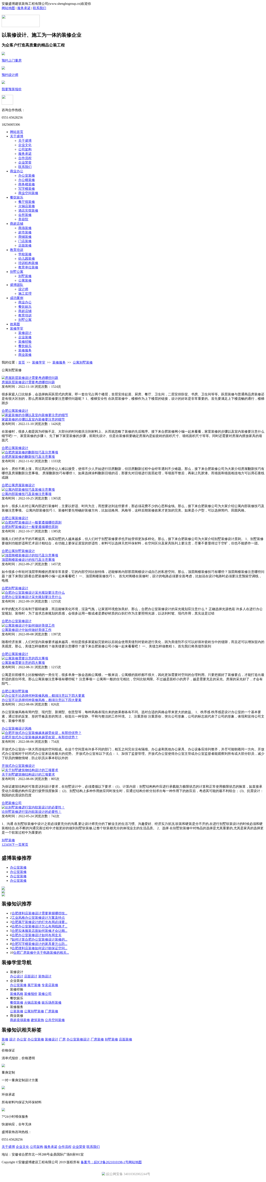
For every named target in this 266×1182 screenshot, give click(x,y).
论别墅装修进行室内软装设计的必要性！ (32, 811)
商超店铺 (16, 223)
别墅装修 (25, 276)
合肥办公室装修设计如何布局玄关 (37, 935)
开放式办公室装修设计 (18, 765)
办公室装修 (26, 175)
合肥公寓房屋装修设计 (18, 485)
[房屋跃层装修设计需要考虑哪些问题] (30, 378)
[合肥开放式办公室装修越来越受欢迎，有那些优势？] (41, 733)
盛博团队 (16, 285)
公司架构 (25, 149)
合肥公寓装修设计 (15, 410)
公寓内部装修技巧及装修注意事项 (27, 494)
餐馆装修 (16, 1002)
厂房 (62, 1039)
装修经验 (25, 341)
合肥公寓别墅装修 (15, 691)
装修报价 (30, 994)
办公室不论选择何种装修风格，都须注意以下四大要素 (41, 700)
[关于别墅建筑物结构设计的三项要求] (30, 770)
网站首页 (16, 132)
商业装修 (25, 354)
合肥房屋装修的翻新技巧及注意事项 (28, 456)
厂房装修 (51, 1011)
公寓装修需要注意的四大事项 (23, 662)
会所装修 (25, 215)
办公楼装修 (26, 180)
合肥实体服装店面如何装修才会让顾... (39, 930)
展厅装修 (34, 985)
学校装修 (25, 254)
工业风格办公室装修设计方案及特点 (38, 917)
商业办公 (16, 171)
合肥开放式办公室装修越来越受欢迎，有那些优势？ (40, 737)
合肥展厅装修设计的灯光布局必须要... (39, 922)
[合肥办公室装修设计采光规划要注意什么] (33, 592)
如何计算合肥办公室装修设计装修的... (39, 939)
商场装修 (25, 228)
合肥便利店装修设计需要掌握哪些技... (39, 913)
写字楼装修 (26, 188)
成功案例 (16, 298)
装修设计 (25, 333)
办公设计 (16, 976)
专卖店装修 (50, 985)
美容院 (23, 219)
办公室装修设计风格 (17, 728)
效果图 (15, 324)
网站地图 (8, 8)
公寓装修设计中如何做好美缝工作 (27, 630)
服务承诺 (24, 8)
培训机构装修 (28, 263)
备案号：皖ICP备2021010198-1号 (104, 1162)
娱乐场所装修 (52, 1002)
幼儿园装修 (26, 258)
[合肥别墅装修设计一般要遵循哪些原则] (32, 522)
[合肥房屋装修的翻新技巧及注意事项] (30, 452)
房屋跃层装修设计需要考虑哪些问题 (28, 382)
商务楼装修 (26, 184)
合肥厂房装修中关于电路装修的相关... (41, 952)
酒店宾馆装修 (28, 210)
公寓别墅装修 (83, 362)
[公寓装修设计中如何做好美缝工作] (28, 625)
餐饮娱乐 (16, 197)
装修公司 (45, 994)
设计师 (23, 289)
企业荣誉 (25, 162)
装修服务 (25, 350)
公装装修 (16, 1011)
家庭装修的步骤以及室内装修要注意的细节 (33, 419)
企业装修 (25, 337)
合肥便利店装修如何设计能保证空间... (39, 948)
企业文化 (25, 145)
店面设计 (30, 976)
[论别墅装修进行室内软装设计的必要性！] (33, 807)
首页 (21, 362)
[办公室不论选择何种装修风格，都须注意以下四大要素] (43, 695)
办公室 (22, 1039)
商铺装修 (25, 236)
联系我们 (39, 8)
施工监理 (25, 293)
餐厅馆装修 (26, 202)
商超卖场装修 (20, 1020)
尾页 (25, 844)
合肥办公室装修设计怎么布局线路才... (39, 926)
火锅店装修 (26, 206)
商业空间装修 (28, 193)
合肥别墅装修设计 (15, 588)
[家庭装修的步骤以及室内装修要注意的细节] (35, 415)
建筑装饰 (37, 1020)
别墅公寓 (16, 271)
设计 (12, 1039)
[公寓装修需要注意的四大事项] (25, 658)
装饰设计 (45, 976)
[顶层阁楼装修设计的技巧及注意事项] (30, 555)
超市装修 (25, 232)
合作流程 (25, 158)
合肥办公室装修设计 (17, 621)
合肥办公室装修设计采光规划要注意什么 (32, 597)
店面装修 (25, 245)
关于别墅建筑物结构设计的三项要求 (28, 774)
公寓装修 (25, 280)
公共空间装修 (55, 1020)
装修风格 (16, 994)
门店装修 (25, 241)
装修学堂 (16, 328)
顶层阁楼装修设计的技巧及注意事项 (28, 559)
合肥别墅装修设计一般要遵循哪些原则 (30, 527)
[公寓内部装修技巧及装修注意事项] (28, 489)
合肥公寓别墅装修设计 (18, 551)
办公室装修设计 (78, 1039)
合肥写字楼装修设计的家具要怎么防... (39, 944)
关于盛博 (16, 136)
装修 (5, 1039)
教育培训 (16, 250)
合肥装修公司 (12, 803)
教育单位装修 (28, 267)
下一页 (17, 844)
